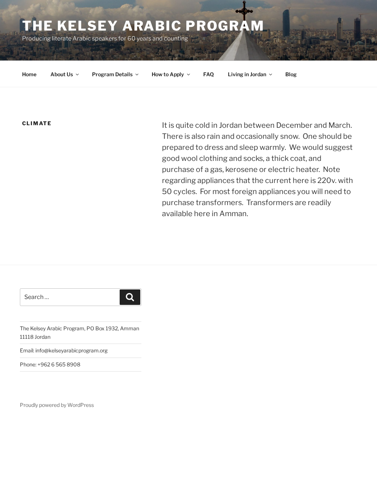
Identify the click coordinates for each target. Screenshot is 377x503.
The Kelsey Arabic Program (143, 26)
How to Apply (168, 74)
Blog (291, 74)
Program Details (112, 74)
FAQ (208, 74)
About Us (61, 74)
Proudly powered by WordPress (57, 405)
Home (29, 74)
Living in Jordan (247, 74)
